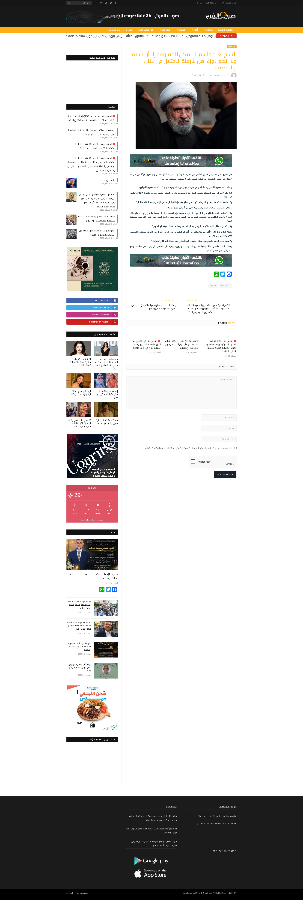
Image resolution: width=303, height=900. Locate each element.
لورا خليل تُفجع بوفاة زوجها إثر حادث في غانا (81, 392)
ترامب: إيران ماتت (108, 180)
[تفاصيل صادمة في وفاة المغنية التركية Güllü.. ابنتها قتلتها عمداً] (78, 409)
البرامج (209, 29)
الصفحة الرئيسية (226, 29)
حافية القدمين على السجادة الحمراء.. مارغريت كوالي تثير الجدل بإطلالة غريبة (106, 363)
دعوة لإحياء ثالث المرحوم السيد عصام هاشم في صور (93, 576)
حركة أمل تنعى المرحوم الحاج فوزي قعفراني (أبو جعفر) (80, 667)
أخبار (196, 29)
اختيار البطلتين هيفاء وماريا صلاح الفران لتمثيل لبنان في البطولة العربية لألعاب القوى (154, 843)
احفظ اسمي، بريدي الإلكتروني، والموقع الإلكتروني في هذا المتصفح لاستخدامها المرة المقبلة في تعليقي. (188, 448)
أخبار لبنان (213, 285)
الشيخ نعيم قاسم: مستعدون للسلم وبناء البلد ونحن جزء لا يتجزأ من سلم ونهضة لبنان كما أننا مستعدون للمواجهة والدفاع (208, 308)
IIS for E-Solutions (203, 893)
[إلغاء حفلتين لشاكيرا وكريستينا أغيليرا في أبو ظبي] (106, 380)
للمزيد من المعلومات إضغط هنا (92, 520)
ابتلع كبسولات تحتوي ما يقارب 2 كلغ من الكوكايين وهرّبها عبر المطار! (97, 233)
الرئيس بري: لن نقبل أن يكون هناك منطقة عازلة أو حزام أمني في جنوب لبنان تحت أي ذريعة (106, 36)
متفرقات (165, 29)
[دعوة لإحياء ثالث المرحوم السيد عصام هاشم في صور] (92, 554)
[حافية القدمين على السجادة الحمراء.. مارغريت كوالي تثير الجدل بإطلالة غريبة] (106, 348)
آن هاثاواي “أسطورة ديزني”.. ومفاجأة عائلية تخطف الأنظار (80, 362)
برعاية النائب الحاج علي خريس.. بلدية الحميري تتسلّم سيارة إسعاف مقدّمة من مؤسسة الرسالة (153, 818)
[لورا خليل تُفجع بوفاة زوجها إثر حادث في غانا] (78, 380)
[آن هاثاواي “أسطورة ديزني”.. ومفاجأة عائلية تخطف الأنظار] (78, 348)
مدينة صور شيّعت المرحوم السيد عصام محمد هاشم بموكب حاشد (79, 605)
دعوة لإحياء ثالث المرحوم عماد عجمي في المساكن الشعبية (79, 646)
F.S (227, 75)
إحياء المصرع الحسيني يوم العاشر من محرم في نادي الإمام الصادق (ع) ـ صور (153, 307)
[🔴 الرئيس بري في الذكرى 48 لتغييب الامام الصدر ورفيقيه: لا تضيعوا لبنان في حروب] (143, 334)
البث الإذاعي (114, 29)
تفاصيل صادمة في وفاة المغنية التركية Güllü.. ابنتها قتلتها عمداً (79, 423)
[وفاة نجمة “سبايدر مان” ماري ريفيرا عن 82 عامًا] (106, 409)
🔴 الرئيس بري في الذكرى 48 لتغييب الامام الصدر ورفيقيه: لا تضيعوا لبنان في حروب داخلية (146, 344)
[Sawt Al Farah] (221, 15)
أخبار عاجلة (231, 46)
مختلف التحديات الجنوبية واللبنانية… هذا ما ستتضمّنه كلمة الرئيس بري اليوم (96, 219)
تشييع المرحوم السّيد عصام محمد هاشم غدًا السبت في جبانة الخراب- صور (79, 626)
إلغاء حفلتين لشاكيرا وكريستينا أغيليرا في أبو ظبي (107, 394)
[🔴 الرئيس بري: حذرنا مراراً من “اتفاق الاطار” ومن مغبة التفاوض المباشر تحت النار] (219, 334)
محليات (181, 29)
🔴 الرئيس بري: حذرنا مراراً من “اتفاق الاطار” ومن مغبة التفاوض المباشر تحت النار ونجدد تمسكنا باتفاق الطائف (220, 346)
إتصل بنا (199, 3)
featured (225, 285)
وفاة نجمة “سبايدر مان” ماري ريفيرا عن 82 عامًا (107, 421)
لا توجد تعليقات (195, 75)
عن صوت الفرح (211, 3)
